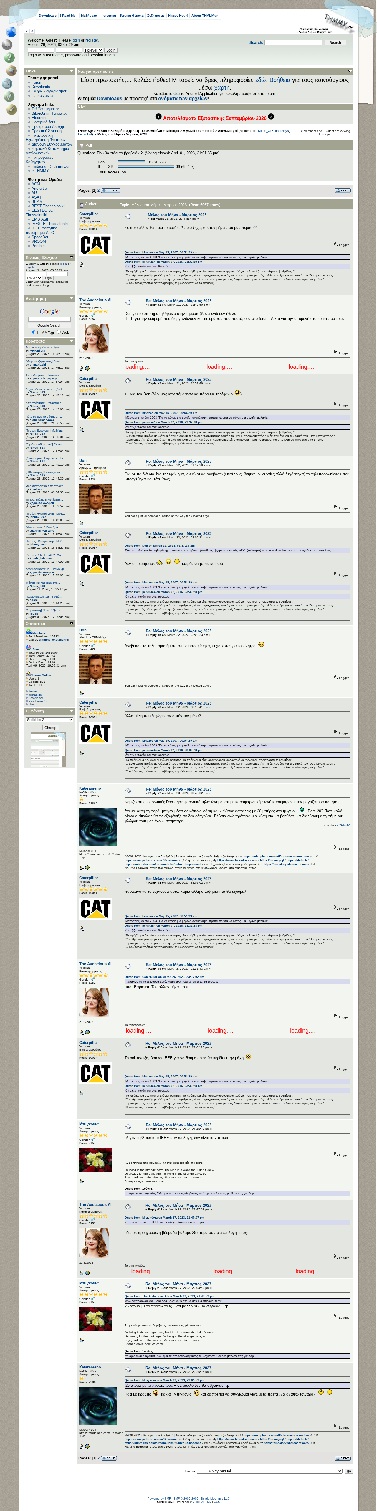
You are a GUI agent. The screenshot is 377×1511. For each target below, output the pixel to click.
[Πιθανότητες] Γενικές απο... (44, 472)
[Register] (12, 109)
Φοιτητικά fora (43, 122)
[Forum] (8, 45)
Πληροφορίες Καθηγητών (39, 159)
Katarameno (90, 788)
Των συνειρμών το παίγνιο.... (45, 347)
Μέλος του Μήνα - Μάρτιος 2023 (122, 134)
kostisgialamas (41, 558)
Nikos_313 (37, 392)
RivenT (35, 613)
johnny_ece (38, 516)
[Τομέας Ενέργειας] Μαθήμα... (45, 430)
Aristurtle (39, 188)
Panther (38, 246)
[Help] (10, 58)
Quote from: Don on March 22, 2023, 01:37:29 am (160, 545)
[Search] (12, 71)
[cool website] (87, 369)
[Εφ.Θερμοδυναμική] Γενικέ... (45, 444)
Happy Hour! (178, 15)
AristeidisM (36, 698)
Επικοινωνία (42, 95)
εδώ (260, 80)
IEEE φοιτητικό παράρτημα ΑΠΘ (41, 230)
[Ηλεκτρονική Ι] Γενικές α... (43, 527)
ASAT (37, 197)
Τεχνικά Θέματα (132, 15)
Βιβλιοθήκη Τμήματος (49, 113)
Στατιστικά (35, 623)
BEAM (37, 201)
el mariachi (38, 364)
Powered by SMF (159, 1498)
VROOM (39, 241)
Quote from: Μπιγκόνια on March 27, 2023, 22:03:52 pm (164, 1380)
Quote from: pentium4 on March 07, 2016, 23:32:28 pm (163, 261)
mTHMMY (40, 170)
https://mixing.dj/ (272, 860)
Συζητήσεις (156, 15)
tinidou (33, 691)
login (76, 40)
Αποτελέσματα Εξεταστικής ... (45, 375)
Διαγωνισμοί (228, 131)
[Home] (12, 32)
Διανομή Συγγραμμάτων (52, 144)
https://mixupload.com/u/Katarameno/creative (276, 856)
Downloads (48, 15)
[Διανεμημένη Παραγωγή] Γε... (46, 458)
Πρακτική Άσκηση (47, 131)
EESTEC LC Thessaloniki (39, 212)
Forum (37, 82)
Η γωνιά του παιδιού (198, 131)
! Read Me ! (68, 15)
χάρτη (222, 87)
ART (35, 193)
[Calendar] (8, 83)
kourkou (36, 489)
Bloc (196, 1501)
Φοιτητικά (108, 15)
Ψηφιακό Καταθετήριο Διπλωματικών (47, 150)
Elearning (39, 117)
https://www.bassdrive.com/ (237, 860)
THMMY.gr (85, 131)
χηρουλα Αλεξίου (42, 503)
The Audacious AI (95, 300)
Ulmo (32, 704)
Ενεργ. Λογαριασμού (49, 91)
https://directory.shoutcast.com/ (286, 864)
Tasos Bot (84, 134)
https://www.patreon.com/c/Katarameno (153, 860)
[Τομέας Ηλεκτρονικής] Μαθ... (45, 513)
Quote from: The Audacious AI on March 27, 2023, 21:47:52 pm (169, 1296)
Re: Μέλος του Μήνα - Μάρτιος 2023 (178, 301)
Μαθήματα (89, 15)
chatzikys (282, 131)
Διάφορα (172, 131)
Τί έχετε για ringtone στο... (43, 582)
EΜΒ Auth (40, 219)
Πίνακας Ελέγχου (41, 257)
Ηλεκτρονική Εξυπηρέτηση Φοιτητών (46, 137)
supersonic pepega (43, 378)
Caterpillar (88, 214)
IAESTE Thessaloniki (50, 223)
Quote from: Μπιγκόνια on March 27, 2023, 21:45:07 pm (164, 1217)
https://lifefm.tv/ (298, 860)
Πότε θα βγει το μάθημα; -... (44, 416)
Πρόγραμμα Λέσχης (48, 126)
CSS (217, 1501)
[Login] (10, 96)
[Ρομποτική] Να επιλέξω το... (45, 610)
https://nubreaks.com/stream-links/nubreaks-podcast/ (163, 864)
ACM (36, 184)
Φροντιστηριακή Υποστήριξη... (46, 485)
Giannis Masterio (42, 530)
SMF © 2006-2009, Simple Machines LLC (201, 1498)
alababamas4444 (42, 419)
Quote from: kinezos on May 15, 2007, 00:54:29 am (161, 252)
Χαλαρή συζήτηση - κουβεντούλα (136, 131)
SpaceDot (40, 237)
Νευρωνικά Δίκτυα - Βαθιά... (44, 596)
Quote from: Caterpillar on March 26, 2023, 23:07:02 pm (164, 976)
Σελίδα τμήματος (45, 109)
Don (83, 460)
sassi (34, 599)
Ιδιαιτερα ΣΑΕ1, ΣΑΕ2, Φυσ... (45, 555)
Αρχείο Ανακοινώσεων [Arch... (45, 389)
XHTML (206, 1501)
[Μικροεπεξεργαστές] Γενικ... (44, 361)
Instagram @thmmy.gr (51, 166)
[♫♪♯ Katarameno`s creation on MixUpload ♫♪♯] (87, 869)
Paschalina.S (38, 701)
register (91, 40)
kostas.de (35, 694)
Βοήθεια (279, 80)
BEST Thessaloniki (48, 206)
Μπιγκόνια (37, 350)
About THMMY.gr (204, 15)
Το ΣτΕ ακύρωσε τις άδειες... (44, 499)
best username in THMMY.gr (45, 569)
